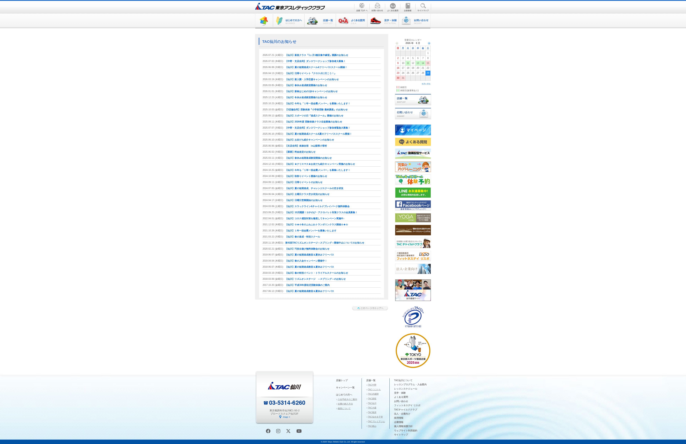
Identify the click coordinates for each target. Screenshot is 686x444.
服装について (344, 408)
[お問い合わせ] (414, 21)
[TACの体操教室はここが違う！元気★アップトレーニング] (413, 173)
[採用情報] (413, 302)
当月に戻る (426, 84)
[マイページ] (413, 136)
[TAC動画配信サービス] (413, 160)
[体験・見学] (383, 21)
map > (286, 416)
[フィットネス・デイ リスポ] (413, 262)
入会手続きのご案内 (347, 399)
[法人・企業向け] (413, 275)
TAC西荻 (372, 398)
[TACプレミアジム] (413, 236)
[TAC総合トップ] (264, 21)
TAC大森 (372, 408)
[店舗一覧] (413, 106)
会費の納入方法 (345, 404)
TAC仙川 (372, 403)
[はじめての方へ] (288, 21)
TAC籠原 (372, 412)
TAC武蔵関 (373, 394)
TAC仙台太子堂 (375, 417)
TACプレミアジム (376, 421)
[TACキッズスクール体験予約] (413, 186)
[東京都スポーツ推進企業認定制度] (413, 369)
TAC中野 (372, 385)
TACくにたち (374, 389)
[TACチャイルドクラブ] (413, 249)
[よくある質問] (351, 21)
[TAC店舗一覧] (320, 21)
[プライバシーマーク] (413, 329)
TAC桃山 (372, 426)
